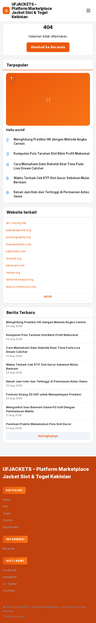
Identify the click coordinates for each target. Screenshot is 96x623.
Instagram (10, 577)
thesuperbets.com (18, 244)
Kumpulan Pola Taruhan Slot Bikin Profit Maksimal (42, 337)
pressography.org (18, 237)
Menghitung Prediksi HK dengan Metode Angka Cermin (46, 324)
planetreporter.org (18, 230)
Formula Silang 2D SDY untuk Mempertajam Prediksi (43, 396)
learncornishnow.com (21, 286)
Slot (5, 506)
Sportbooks (11, 527)
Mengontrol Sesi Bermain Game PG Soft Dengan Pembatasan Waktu (40, 411)
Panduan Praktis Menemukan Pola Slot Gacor (38, 426)
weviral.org (13, 258)
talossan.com (15, 265)
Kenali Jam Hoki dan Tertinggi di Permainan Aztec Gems (47, 383)
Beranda (9, 548)
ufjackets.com (16, 251)
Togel (6, 513)
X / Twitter (10, 584)
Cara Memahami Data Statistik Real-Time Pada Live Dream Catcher (43, 351)
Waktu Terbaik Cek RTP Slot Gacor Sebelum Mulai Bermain (42, 368)
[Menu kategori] (88, 10)
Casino (8, 520)
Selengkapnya (48, 436)
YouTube (9, 590)
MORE (48, 296)
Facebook (10, 570)
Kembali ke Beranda (48, 47)
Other (6, 499)
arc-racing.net (16, 223)
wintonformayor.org (19, 279)
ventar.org (13, 272)
